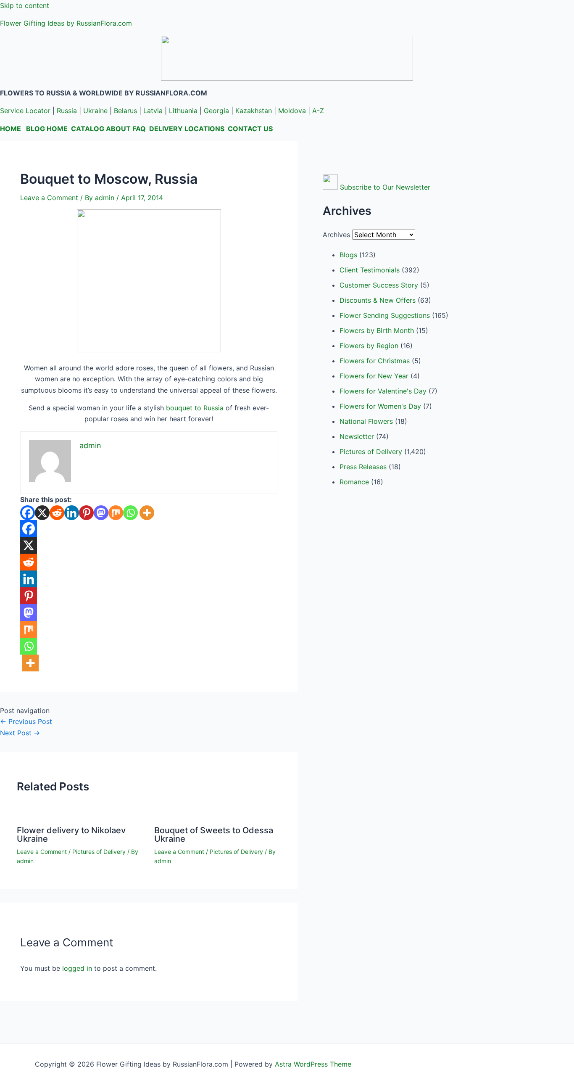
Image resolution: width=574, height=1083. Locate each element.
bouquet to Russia (195, 408)
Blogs (348, 255)
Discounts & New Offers (378, 300)
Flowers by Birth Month (377, 330)
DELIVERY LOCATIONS (186, 128)
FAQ (139, 128)
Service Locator (25, 110)
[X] (42, 512)
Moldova (292, 110)
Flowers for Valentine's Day (383, 391)
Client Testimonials (370, 270)
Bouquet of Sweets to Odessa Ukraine (213, 834)
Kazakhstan (253, 110)
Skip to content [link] (24, 5)
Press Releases (363, 466)
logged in (77, 968)
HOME (10, 128)
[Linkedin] (71, 512)
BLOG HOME (47, 128)
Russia (67, 110)
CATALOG (87, 128)
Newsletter (357, 436)
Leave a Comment (49, 197)
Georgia (216, 110)
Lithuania (183, 110)
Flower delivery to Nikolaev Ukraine (71, 834)
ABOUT (118, 128)
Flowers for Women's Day (380, 406)
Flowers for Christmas (375, 361)
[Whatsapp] (130, 512)
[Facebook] (27, 512)
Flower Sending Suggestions (385, 315)
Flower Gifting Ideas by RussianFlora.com (66, 23)
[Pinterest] (86, 512)
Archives (336, 234)
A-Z (318, 110)
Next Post (20, 733)
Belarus (125, 110)
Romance (354, 482)
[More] (147, 512)
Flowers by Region (369, 345)
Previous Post (26, 721)
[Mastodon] (101, 512)
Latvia (153, 110)
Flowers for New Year (374, 376)
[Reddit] (57, 512)
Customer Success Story (379, 285)
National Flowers (366, 421)
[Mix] (115, 512)
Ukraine (95, 110)
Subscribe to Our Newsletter (385, 187)
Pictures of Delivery (99, 851)
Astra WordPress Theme (313, 1064)
